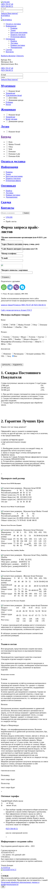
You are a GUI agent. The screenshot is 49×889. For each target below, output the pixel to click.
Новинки (7, 354)
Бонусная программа (18, 32)
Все (25, 327)
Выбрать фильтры (8, 56)
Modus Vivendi (14, 144)
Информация (11, 26)
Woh (10, 149)
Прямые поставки (17, 45)
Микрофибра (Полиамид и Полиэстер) (16, 342)
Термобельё (10, 93)
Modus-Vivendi (24, 325)
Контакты (10, 52)
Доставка (14, 43)
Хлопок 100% (6, 339)
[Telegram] (10, 287)
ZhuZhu (18, 327)
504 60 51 (7, 6)
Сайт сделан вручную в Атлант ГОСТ (16, 310)
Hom (10, 142)
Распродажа (19, 354)
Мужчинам (8, 85)
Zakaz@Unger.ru (14, 305)
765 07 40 (7, 4)
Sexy (9, 356)
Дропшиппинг (16, 47)
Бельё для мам (11, 119)
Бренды (6, 136)
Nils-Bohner (8, 327)
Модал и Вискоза (31, 339)
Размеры (13, 28)
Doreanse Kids (14, 156)
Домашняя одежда (16, 100)
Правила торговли (17, 35)
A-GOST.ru (5, 868)
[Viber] (16, 287)
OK (3, 887)
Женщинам (8, 109)
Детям (5, 126)
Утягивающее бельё (14, 95)
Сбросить (20, 56)
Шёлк (3, 344)
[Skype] (22, 287)
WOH (13, 325)
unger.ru (4, 305)
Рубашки (9, 102)
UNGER (9, 217)
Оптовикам (10, 39)
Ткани (13, 30)
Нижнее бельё (14, 91)
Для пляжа (13, 98)
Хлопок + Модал (19, 337)
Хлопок (6, 337)
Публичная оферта (18, 37)
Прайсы (13, 41)
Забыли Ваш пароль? (9, 13)
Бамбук (18, 339)
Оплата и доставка (13, 24)
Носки (8, 104)
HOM (5, 325)
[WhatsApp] (4, 287)
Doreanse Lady (14, 154)
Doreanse (12, 152)
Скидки (9, 50)
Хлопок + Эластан (36, 337)
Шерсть (38, 342)
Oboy (11, 147)
